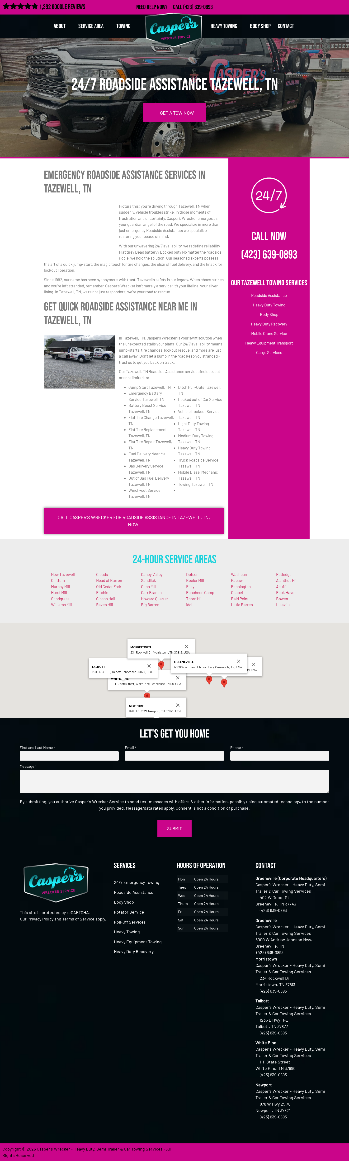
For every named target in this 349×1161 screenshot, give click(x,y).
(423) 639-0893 (198, 7)
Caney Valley (152, 574)
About (60, 26)
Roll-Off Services (130, 922)
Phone (236, 747)
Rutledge (284, 574)
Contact (286, 26)
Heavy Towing (127, 931)
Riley (190, 586)
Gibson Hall (105, 598)
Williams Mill (61, 604)
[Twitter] (322, 6)
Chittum (58, 580)
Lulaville (283, 604)
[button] (224, 683)
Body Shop (260, 26)
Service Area (91, 26)
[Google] (332, 6)
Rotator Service (129, 912)
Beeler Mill (195, 580)
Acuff (281, 586)
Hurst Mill (59, 592)
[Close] (253, 664)
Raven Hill (104, 604)
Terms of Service (78, 918)
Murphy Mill (60, 586)
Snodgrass (60, 598)
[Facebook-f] (312, 6)
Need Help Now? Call (159, 7)
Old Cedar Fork (108, 586)
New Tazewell (63, 574)
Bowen (282, 598)
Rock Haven (286, 592)
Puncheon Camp (200, 592)
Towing (123, 26)
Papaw (237, 580)
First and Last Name (37, 747)
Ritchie (102, 592)
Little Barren (242, 604)
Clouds (102, 574)
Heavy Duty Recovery (134, 951)
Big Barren (150, 604)
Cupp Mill (148, 586)
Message (28, 766)
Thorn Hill (194, 598)
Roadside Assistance (133, 892)
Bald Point (240, 598)
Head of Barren (109, 580)
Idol (189, 604)
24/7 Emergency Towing (136, 882)
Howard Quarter (154, 598)
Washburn (239, 574)
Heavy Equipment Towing (138, 941)
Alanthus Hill (286, 580)
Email (130, 747)
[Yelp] (343, 6)
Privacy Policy (40, 918)
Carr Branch (151, 592)
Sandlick (148, 580)
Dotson (192, 574)
